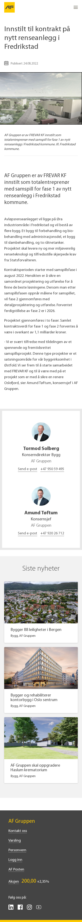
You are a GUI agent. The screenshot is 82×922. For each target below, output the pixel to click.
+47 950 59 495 (52, 469)
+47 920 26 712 (52, 533)
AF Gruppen (21, 821)
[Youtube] (38, 909)
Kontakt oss (17, 831)
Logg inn (15, 860)
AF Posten (16, 870)
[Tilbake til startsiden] (9, 7)
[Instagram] (29, 909)
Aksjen (13, 882)
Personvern (17, 850)
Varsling (14, 841)
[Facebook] (20, 909)
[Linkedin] (10, 909)
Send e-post (27, 469)
